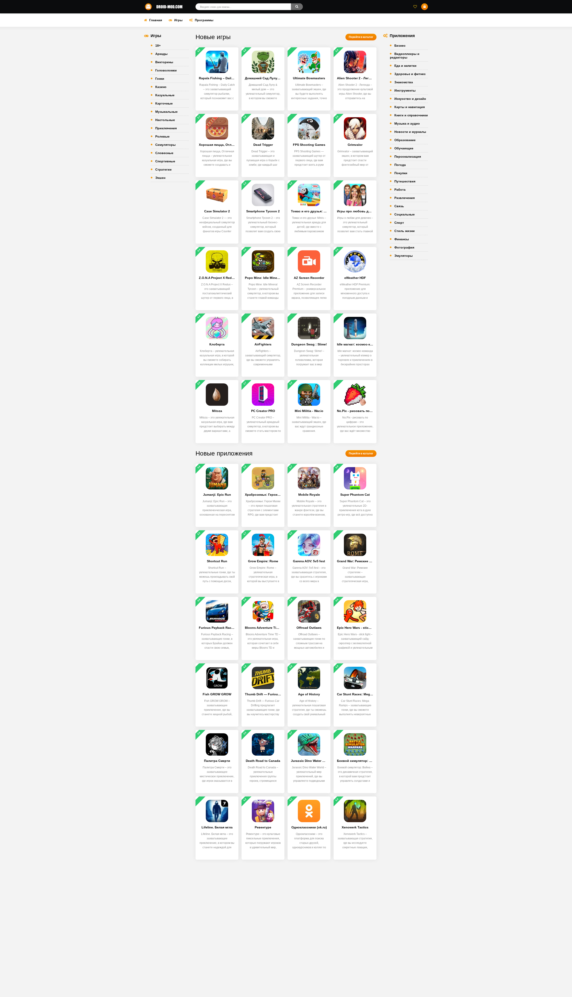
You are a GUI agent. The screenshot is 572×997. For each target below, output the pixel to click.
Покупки (400, 173)
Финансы (401, 239)
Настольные (165, 120)
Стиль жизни (404, 231)
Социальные (404, 214)
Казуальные (165, 95)
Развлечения (404, 198)
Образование (405, 140)
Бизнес (400, 45)
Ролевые (162, 136)
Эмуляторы (403, 255)
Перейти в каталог (361, 37)
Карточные (164, 103)
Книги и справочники (411, 115)
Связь (399, 206)
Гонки (159, 78)
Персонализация (407, 156)
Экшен (160, 178)
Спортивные (165, 161)
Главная (155, 20)
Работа (400, 189)
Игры (178, 20)
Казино (160, 87)
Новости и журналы (410, 132)
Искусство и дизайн (410, 98)
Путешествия (404, 181)
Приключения (166, 128)
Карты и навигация (409, 107)
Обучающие (403, 148)
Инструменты (405, 90)
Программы (204, 20)
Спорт (399, 222)
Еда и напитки (405, 65)
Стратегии (163, 169)
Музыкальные (166, 111)
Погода (400, 165)
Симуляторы (165, 144)
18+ (158, 45)
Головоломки (166, 70)
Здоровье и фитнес (410, 74)
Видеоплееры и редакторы (404, 55)
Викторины (164, 62)
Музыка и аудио (407, 123)
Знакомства (403, 82)
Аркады (161, 54)
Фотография (404, 247)
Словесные (164, 153)
